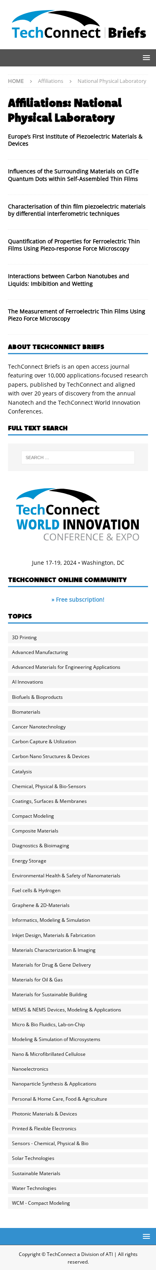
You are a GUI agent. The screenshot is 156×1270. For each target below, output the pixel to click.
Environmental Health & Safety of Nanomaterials (66, 875)
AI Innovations (27, 681)
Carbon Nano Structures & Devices (51, 756)
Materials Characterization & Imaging (54, 950)
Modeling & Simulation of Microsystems (56, 1039)
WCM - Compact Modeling (41, 1203)
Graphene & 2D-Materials (41, 905)
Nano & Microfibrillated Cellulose (49, 1054)
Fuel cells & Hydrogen (36, 890)
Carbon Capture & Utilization (44, 741)
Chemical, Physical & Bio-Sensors (49, 786)
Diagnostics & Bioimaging (40, 845)
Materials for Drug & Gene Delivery (51, 964)
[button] (145, 57)
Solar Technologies (33, 1158)
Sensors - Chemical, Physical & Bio (50, 1143)
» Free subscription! (78, 599)
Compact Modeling (33, 816)
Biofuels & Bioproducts (37, 697)
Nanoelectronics (30, 1068)
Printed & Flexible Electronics (44, 1128)
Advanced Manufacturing (40, 652)
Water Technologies (34, 1188)
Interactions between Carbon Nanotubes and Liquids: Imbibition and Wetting (68, 279)
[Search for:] (78, 457)
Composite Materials (35, 830)
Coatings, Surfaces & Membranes (49, 801)
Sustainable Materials (36, 1173)
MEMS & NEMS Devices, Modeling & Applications (66, 1009)
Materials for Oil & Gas (37, 979)
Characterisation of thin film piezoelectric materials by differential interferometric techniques (77, 210)
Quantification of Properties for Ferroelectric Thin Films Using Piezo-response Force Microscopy (74, 244)
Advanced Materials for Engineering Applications (66, 667)
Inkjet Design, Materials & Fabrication (53, 935)
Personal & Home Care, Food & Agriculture (59, 1098)
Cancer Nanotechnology (39, 726)
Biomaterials (26, 711)
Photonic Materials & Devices (44, 1113)
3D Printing (24, 637)
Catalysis (22, 771)
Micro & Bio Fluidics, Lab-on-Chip (48, 1024)
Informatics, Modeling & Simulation (51, 920)
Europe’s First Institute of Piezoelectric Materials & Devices (75, 139)
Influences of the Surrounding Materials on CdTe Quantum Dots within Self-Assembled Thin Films (73, 174)
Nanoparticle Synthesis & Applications (54, 1083)
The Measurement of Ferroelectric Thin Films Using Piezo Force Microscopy (76, 314)
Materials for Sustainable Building (49, 994)
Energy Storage (29, 860)
